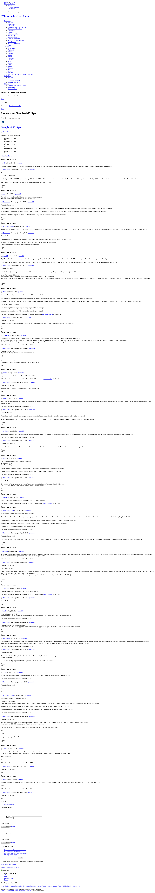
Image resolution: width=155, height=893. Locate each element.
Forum (6, 880)
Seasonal (10, 68)
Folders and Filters (13, 34)
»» (14, 804)
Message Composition (14, 38)
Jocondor (5, 551)
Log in (13, 2)
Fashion (10, 56)
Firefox (10, 5)
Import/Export (12, 35)
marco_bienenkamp (8, 510)
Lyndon (5, 779)
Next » (11, 804)
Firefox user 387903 (8, 226)
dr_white (5, 431)
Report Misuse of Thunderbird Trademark (60, 886)
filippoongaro (6, 638)
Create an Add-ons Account (8, 864)
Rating (8, 818)
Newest (10, 51)
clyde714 (5, 256)
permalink (19, 163)
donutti (4, 398)
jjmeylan (5, 372)
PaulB (4, 611)
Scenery (10, 66)
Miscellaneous (12, 42)
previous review (47, 379)
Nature (10, 63)
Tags (9, 45)
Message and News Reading (16, 40)
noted (16, 889)
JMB (4, 163)
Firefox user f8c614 (8, 695)
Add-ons (23, 16)
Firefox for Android (13, 7)
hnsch (4, 458)
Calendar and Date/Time (15, 29)
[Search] (18, 12)
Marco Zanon (7, 132)
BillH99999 (6, 588)
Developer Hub (12, 89)
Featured (10, 22)
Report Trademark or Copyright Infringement (24, 886)
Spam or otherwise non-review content (15, 850)
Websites (10, 72)
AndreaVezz (5, 335)
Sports (9, 71)
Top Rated (11, 25)
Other (9, 64)
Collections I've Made (14, 81)
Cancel (13, 826)
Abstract (10, 53)
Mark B (5, 292)
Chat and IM (11, 30)
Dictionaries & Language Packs (17, 85)
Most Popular (12, 24)
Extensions (7, 21)
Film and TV (11, 58)
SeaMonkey (11, 8)
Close (2, 99)
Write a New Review (7, 156)
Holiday (10, 59)
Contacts (10, 32)
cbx (4, 194)
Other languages (5, 883)
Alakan (4, 672)
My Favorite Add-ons (14, 82)
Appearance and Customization (17, 27)
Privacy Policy (5, 886)
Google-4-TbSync (11, 127)
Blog (5, 876)
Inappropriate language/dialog (12, 851)
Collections (7, 76)
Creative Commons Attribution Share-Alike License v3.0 (17, 890)
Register (6, 2)
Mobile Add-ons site (15, 106)
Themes (6, 47)
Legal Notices (42, 886)
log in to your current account (10, 867)
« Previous (6, 804)
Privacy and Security (14, 43)
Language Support (13, 37)
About (6, 875)
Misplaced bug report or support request (15, 853)
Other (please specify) (10, 854)
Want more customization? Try (18, 74)
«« (1, 804)
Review (8, 816)
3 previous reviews (47, 314)
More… (6, 84)
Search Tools (11, 87)
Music (9, 61)
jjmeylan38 (6, 497)
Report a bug (76, 886)
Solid (9, 69)
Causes (10, 55)
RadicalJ (5, 748)
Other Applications (9, 4)
